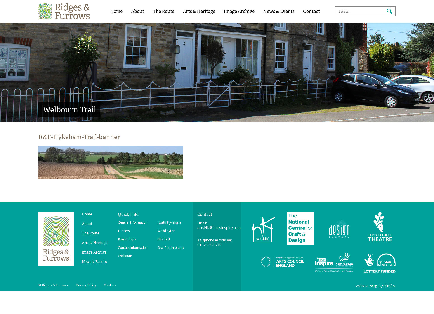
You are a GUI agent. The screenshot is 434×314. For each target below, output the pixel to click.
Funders (124, 231)
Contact (311, 11)
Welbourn (125, 256)
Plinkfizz (390, 285)
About (137, 11)
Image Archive (239, 11)
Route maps (127, 239)
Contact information (133, 247)
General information (132, 222)
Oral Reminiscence (171, 247)
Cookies (110, 285)
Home (116, 11)
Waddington (166, 231)
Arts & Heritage (199, 11)
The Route (163, 11)
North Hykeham (169, 222)
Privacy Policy (86, 285)
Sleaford (164, 239)
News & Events (279, 11)
